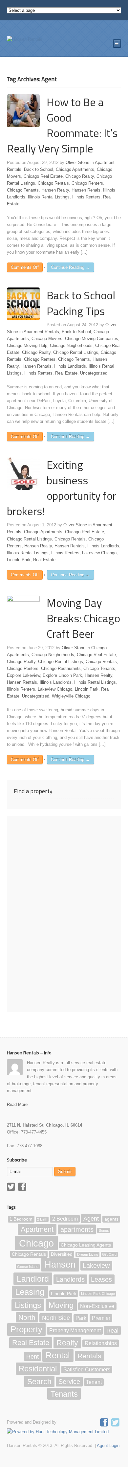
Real (112, 1330)
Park (80, 1318)
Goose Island (27, 1267)
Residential (38, 1368)
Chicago (36, 1242)
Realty (67, 1342)
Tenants (64, 1393)
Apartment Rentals (41, 331)
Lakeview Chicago (99, 552)
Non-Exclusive (97, 1306)
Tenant (94, 1382)
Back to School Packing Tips (81, 303)
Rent (32, 1356)
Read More (17, 1104)
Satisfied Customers (86, 1369)
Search (39, 1381)
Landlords (70, 1279)
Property (26, 1329)
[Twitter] (12, 1187)
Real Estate (66, 373)
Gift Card (109, 1254)
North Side (56, 1318)
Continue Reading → (70, 267)
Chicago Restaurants (61, 668)
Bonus (104, 1230)
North (26, 1317)
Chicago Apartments (75, 169)
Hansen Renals (86, 190)
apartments (77, 1229)
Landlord (33, 1278)
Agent (91, 1218)
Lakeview (96, 1265)
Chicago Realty (79, 176)
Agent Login (108, 1445)
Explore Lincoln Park (62, 675)
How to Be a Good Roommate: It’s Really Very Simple (62, 125)
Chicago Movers (47, 338)
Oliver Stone (77, 162)
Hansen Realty (55, 190)
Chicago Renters (87, 183)
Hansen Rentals (36, 366)
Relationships (101, 1343)
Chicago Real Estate (43, 176)
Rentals (89, 1356)
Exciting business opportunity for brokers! (61, 488)
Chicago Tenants (23, 190)
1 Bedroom (21, 1219)
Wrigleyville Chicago (71, 696)
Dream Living (87, 1254)
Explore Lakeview (23, 675)
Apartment (37, 1229)
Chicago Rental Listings (75, 352)
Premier (101, 1318)
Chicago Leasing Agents (86, 1244)
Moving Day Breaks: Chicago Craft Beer (83, 618)
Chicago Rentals (53, 183)
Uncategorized (93, 373)
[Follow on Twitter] (116, 1423)
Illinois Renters (86, 197)
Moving (61, 1305)
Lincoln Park (19, 559)
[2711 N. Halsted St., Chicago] (24, 39)
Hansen (60, 1265)
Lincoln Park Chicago (98, 1293)
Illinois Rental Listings (49, 197)
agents (111, 1219)
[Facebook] (23, 1187)
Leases (101, 1279)
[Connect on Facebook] (105, 1423)
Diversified (62, 1254)
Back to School (38, 169)
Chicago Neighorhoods (71, 345)
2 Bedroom (65, 1219)
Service (69, 1381)
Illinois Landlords (70, 366)
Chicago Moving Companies (91, 338)
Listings (28, 1305)
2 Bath (42, 1219)
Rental (58, 1355)
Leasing (29, 1291)
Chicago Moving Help (27, 345)
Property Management (75, 1331)
